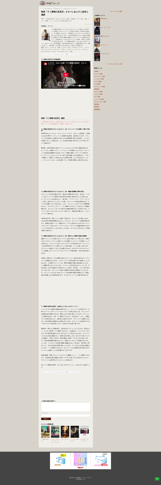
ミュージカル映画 (99, 99)
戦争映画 (96, 106)
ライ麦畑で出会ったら (45, 440)
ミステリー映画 (98, 94)
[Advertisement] (66, 103)
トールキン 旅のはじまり (75, 440)
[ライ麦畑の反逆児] (45, 29)
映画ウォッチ (49, 2)
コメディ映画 (97, 81)
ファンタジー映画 (99, 79)
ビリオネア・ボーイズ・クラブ (84, 440)
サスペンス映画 (98, 91)
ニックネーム (44, 413)
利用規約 (78, 477)
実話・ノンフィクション (72, 54)
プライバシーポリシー (87, 477)
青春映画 (96, 89)
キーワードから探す (116, 11)
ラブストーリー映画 (99, 86)
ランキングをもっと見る (115, 64)
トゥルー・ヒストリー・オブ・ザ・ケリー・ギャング (55, 441)
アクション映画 (98, 74)
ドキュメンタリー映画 (100, 101)
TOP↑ (157, 478)
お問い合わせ (72, 477)
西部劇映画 (97, 109)
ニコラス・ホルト (59, 54)
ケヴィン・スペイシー (47, 54)
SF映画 (96, 71)
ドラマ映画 (97, 84)
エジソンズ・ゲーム (65, 440)
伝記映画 (96, 104)
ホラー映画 (97, 96)
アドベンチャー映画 (99, 76)
